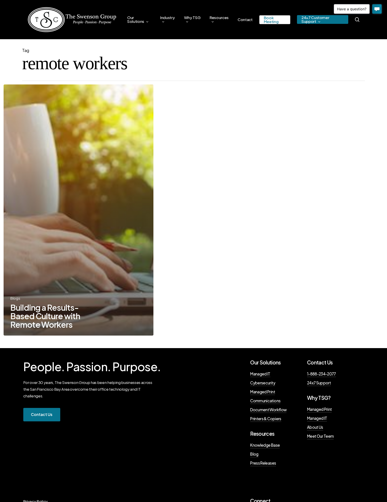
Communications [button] (265, 400)
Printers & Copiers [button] (265, 418)
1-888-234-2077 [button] (321, 373)
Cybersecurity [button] (262, 382)
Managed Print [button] (262, 391)
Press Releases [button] (263, 463)
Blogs (15, 298)
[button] (41, 415)
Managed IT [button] (260, 373)
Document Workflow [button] (268, 409)
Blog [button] (254, 454)
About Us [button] (315, 427)
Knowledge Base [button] (265, 445)
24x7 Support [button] (319, 382)
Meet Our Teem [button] (320, 436)
